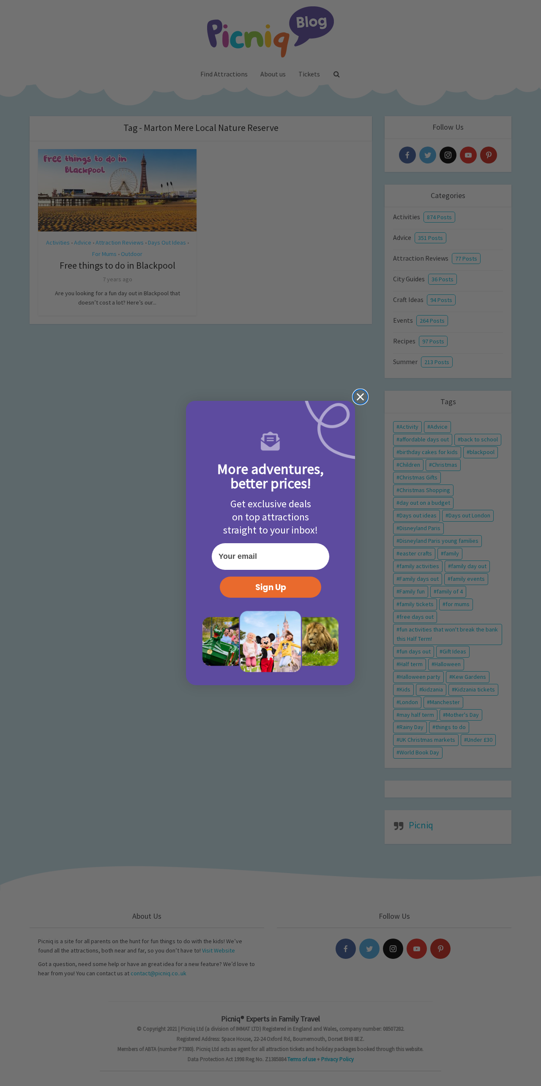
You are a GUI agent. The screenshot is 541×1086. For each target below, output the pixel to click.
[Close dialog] (360, 396)
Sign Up (270, 587)
